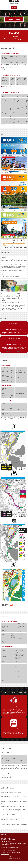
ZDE (11, 604)
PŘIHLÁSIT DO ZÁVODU (14, 19)
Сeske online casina (7, 709)
